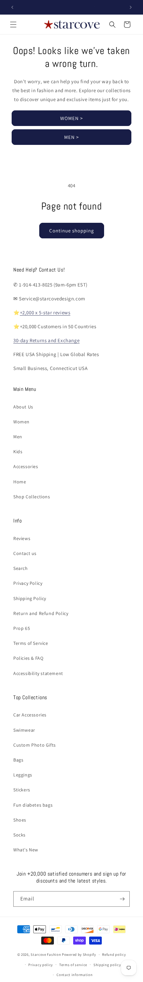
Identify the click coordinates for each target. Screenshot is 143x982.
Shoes (19, 820)
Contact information (74, 974)
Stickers (21, 790)
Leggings (22, 775)
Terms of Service (30, 643)
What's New (25, 850)
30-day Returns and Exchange (46, 340)
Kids (17, 452)
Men (17, 437)
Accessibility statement (38, 673)
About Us (23, 407)
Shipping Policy (29, 598)
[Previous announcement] (12, 7)
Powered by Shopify (79, 954)
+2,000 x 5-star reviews (45, 312)
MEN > (71, 137)
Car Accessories (30, 715)
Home (19, 482)
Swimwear (24, 730)
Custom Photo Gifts (34, 745)
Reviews (21, 538)
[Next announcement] (130, 7)
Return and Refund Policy (40, 613)
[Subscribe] (122, 899)
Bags (18, 760)
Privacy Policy (27, 583)
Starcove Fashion (46, 954)
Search (20, 568)
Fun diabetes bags (33, 805)
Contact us (25, 553)
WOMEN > (71, 118)
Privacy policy (40, 964)
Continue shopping (71, 230)
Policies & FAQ (28, 658)
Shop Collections (31, 497)
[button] (13, 24)
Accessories (25, 466)
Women (21, 422)
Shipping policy (107, 964)
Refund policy (114, 954)
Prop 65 (21, 628)
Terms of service (73, 964)
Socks (19, 835)
